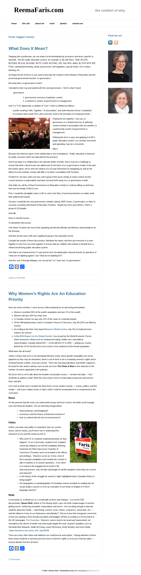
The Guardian (32, 520)
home (14, 23)
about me (39, 23)
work (52, 23)
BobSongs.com (93, 571)
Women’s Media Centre (56, 329)
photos (63, 23)
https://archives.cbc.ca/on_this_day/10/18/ (29, 530)
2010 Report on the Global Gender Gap (38, 336)
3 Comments (14, 559)
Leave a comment (17, 278)
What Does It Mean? (28, 48)
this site (26, 23)
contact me (77, 23)
